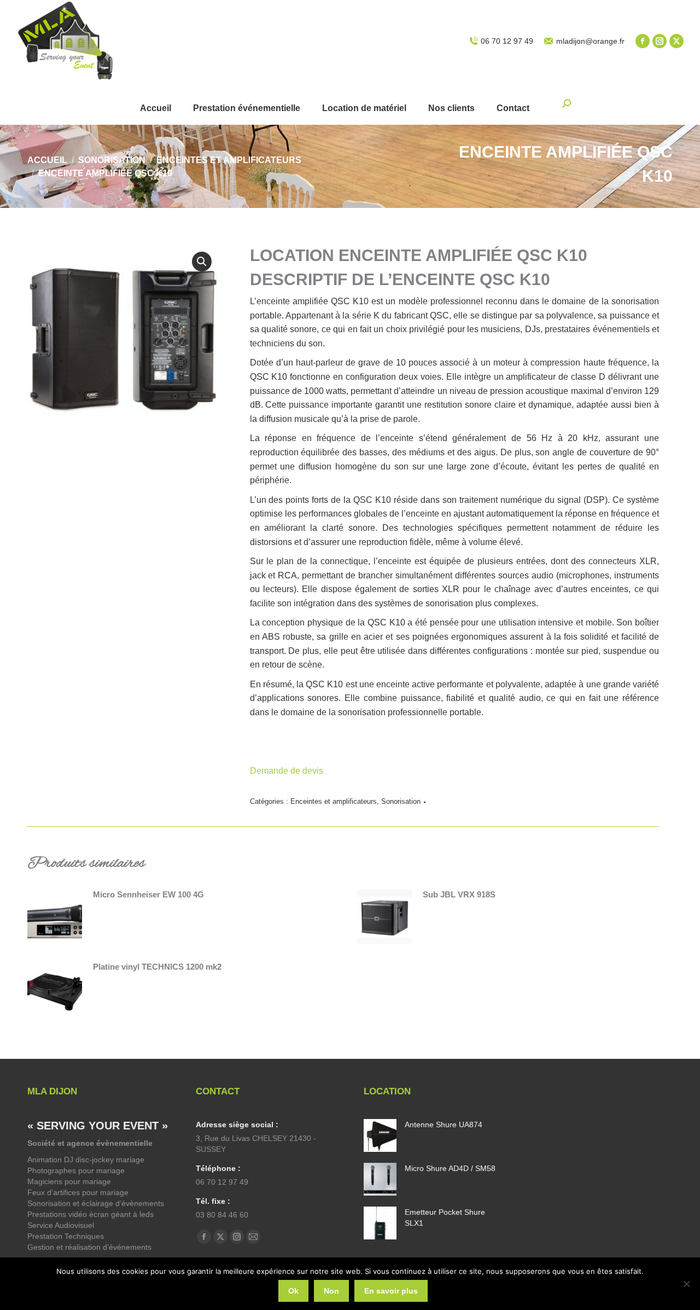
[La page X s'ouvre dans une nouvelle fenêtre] (676, 41)
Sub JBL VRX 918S (459, 894)
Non (331, 1290)
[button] (202, 261)
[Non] (686, 1283)
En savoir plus (391, 1290)
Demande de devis (287, 770)
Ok (293, 1290)
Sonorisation (401, 801)
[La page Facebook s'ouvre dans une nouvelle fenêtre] (642, 41)
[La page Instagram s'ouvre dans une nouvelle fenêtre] (659, 41)
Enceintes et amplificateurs (333, 801)
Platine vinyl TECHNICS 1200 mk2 (157, 966)
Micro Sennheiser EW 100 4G (148, 894)
